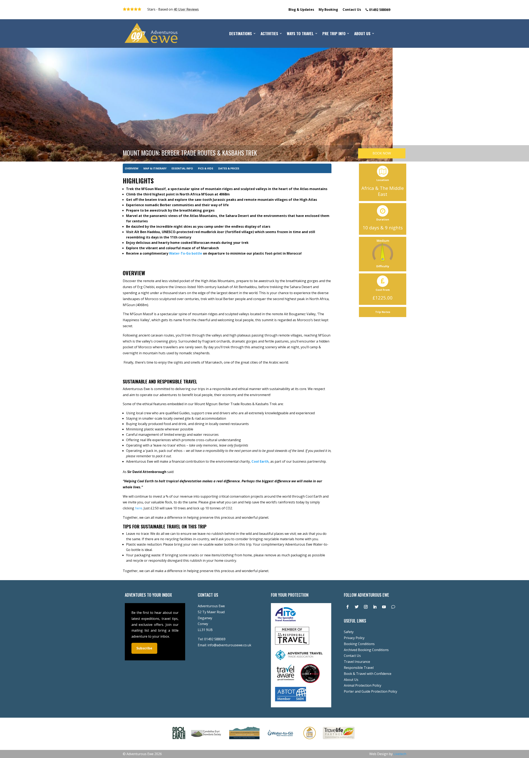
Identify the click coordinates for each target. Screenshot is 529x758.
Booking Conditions (359, 644)
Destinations (240, 34)
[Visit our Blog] (393, 607)
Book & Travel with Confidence (367, 673)
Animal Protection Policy (362, 685)
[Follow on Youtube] (384, 607)
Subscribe (144, 648)
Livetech (399, 754)
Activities (269, 34)
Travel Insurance (357, 661)
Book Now (382, 153)
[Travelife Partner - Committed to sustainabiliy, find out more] (339, 740)
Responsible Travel (359, 667)
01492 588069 (214, 639)
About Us (362, 34)
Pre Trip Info (334, 34)
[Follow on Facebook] (347, 607)
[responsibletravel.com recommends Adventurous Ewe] (292, 643)
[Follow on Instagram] (365, 607)
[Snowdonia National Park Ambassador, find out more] (309, 740)
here (138, 508)
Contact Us (352, 10)
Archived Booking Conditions (366, 650)
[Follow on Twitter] (356, 607)
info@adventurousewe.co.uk (229, 645)
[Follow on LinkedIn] (375, 607)
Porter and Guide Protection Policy (370, 691)
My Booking (328, 10)
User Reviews (186, 9)
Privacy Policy (354, 638)
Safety (349, 632)
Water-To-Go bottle (185, 253)
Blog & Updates (301, 10)
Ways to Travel (300, 34)
